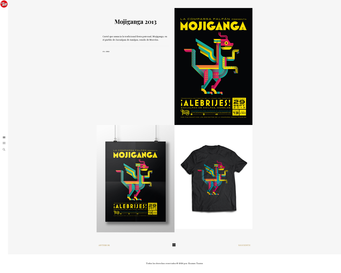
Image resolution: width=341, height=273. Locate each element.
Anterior (104, 245)
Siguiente (244, 245)
